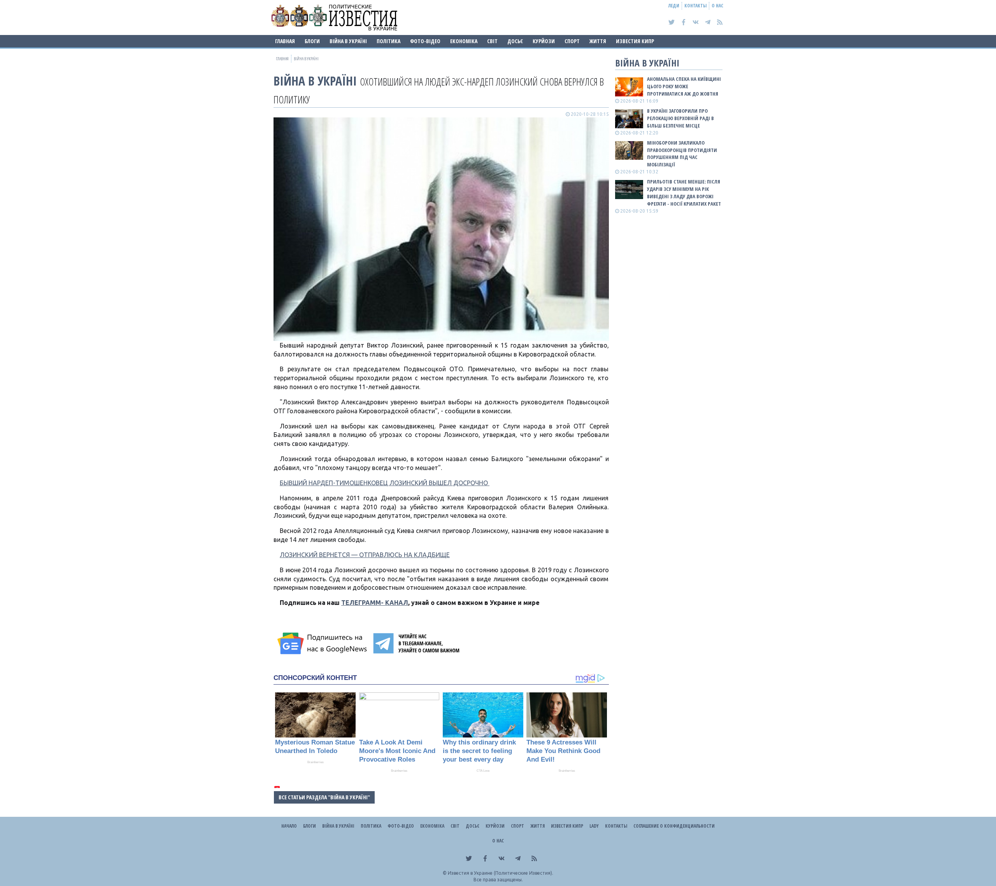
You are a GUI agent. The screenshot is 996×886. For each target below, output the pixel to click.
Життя (597, 41)
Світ (492, 41)
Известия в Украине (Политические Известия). (500, 873)
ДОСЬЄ (515, 41)
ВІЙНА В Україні (348, 41)
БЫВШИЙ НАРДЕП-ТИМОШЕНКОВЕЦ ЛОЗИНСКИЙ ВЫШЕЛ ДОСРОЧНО (384, 482)
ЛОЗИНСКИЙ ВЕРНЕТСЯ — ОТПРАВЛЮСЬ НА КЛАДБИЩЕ (365, 554)
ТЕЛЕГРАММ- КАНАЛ (374, 602)
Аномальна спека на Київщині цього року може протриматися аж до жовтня (684, 86)
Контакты (695, 5)
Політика (388, 41)
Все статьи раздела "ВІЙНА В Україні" (324, 797)
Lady (594, 826)
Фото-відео (425, 41)
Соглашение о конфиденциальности (674, 826)
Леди (673, 5)
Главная (285, 41)
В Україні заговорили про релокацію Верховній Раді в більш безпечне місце (680, 118)
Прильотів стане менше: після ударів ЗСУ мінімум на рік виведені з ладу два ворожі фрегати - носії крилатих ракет (684, 192)
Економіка (463, 41)
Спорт (572, 41)
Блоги (312, 41)
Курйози (544, 41)
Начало (289, 826)
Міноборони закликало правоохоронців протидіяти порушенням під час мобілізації (682, 153)
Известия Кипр (635, 41)
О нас (717, 5)
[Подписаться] (323, 643)
